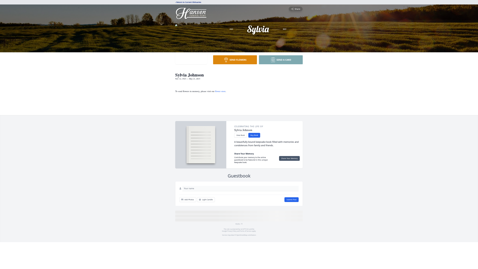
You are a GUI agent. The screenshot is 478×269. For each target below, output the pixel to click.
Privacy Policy (232, 231)
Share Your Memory (289, 158)
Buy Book (254, 135)
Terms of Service (246, 231)
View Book (240, 135)
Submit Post (292, 199)
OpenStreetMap (241, 235)
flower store (220, 91)
